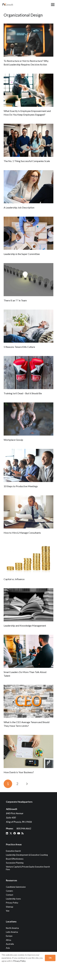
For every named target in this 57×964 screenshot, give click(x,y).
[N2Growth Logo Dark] (7, 4)
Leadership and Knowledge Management (25, 625)
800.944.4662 (24, 828)
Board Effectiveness (14, 859)
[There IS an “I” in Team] (28, 279)
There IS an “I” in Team (15, 300)
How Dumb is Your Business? (19, 772)
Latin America (12, 932)
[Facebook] (14, 833)
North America (12, 928)
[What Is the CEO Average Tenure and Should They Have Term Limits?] (28, 701)
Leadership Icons (13, 899)
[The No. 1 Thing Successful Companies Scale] (28, 140)
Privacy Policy (12, 902)
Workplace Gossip (13, 439)
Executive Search (13, 851)
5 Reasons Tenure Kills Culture (19, 346)
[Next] (27, 784)
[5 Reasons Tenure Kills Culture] (28, 326)
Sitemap (9, 907)
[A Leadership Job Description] (28, 186)
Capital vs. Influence (14, 579)
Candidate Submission (16, 887)
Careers (9, 891)
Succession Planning (14, 863)
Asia (8, 948)
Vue (7, 910)
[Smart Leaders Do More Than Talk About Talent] (28, 651)
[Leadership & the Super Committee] (28, 233)
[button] (53, 4)
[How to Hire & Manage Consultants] (28, 511)
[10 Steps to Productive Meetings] (28, 465)
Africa (8, 940)
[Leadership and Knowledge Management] (28, 604)
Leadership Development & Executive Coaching (27, 855)
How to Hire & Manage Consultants (22, 532)
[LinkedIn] (7, 833)
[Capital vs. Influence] (28, 558)
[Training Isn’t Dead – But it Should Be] (28, 372)
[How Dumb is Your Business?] (28, 751)
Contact (9, 895)
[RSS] (22, 833)
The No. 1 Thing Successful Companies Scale (27, 161)
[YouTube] (18, 833)
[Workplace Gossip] (28, 419)
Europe (9, 936)
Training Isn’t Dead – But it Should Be (23, 393)
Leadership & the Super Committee (22, 253)
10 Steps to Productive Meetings (21, 486)
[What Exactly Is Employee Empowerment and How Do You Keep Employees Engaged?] (28, 90)
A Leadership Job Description (19, 207)
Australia (10, 944)
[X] (11, 833)
